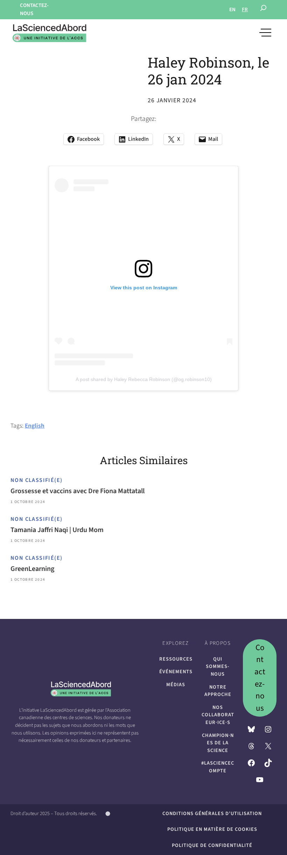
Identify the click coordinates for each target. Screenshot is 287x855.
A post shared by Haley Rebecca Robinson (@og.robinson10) (144, 379)
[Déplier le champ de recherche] (263, 10)
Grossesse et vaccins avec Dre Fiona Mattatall (77, 491)
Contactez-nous (259, 678)
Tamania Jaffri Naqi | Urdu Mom (57, 530)
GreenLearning (32, 569)
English (34, 425)
